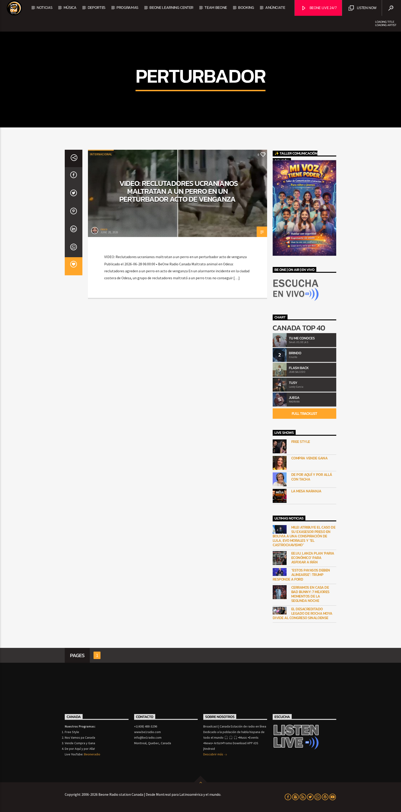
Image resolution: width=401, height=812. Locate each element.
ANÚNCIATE (275, 7)
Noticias (44, 7)
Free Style (300, 441)
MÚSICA (70, 7)
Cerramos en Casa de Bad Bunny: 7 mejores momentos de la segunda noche (310, 594)
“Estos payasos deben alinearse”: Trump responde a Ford (301, 574)
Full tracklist (304, 413)
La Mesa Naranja (306, 491)
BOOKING (246, 7)
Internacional (101, 154)
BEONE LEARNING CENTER (171, 7)
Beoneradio (92, 754)
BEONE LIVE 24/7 (323, 7)
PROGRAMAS (127, 7)
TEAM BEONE (215, 7)
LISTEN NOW (366, 7)
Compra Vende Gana (309, 458)
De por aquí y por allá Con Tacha (311, 476)
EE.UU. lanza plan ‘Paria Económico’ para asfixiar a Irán (312, 558)
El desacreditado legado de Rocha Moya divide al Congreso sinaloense (302, 613)
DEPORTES (96, 7)
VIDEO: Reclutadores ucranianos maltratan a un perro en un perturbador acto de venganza (178, 191)
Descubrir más (213, 754)
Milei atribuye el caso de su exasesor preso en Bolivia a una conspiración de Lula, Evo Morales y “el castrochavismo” (304, 536)
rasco (103, 229)
